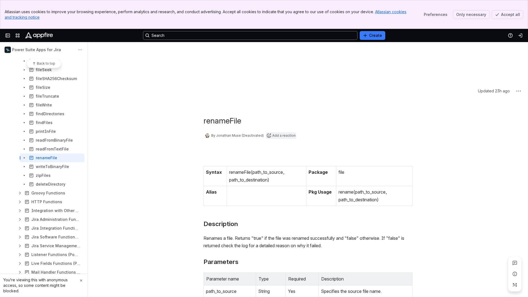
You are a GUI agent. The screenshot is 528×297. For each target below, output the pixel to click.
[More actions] (80, 49)
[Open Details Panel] (514, 274)
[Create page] (514, 284)
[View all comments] (514, 262)
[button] (250, 237)
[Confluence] (39, 35)
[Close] (81, 280)
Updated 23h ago (494, 49)
